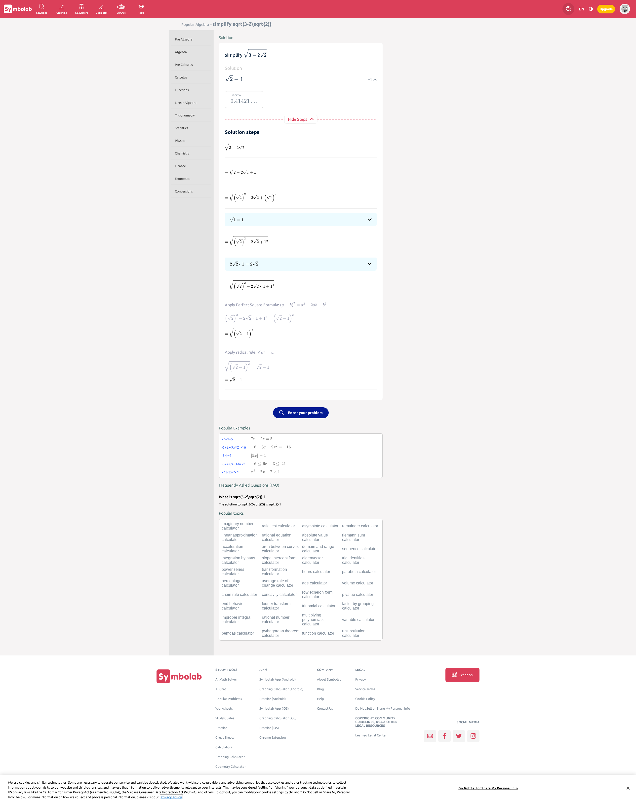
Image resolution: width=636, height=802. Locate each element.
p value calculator (357, 594)
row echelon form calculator (317, 594)
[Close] (628, 788)
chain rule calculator (239, 594)
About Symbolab (329, 679)
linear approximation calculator (240, 537)
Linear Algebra (186, 102)
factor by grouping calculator (358, 606)
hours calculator (316, 572)
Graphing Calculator (230, 757)
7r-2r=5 (227, 439)
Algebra (181, 52)
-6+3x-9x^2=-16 (234, 447)
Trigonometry (185, 115)
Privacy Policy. (171, 797)
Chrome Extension (272, 737)
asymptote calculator (320, 526)
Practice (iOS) (269, 728)
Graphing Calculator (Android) (281, 689)
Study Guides (224, 718)
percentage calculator (231, 583)
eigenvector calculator (312, 560)
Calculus (181, 77)
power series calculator (233, 571)
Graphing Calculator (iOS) (277, 718)
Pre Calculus (184, 64)
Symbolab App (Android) (277, 679)
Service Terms (365, 689)
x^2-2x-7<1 (230, 472)
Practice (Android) (272, 699)
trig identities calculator (353, 560)
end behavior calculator (233, 606)
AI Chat (220, 689)
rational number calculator (275, 619)
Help (320, 699)
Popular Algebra (195, 24)
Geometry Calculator (230, 766)
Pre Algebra (184, 39)
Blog (320, 689)
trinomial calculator (318, 606)
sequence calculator (360, 549)
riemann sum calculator (353, 537)
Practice (221, 728)
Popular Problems (228, 699)
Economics (182, 178)
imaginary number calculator (237, 526)
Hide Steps (297, 119)
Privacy (360, 679)
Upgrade (606, 9)
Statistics (181, 128)
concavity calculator (279, 594)
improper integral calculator (236, 619)
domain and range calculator (318, 548)
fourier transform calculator (276, 606)
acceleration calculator (232, 548)
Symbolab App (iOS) (274, 708)
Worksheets (224, 708)
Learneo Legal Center (371, 735)
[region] (318, 788)
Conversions (184, 191)
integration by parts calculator (238, 560)
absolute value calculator (315, 537)
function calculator (318, 633)
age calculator (314, 583)
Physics (180, 140)
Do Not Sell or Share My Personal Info (382, 708)
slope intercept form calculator (279, 560)
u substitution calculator (353, 633)
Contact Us (325, 708)
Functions (182, 90)
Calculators (223, 747)
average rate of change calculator (277, 583)
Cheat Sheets (224, 737)
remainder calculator (360, 526)
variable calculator (358, 619)
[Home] (179, 676)
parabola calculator (359, 572)
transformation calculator (274, 571)
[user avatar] (625, 9)
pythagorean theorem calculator (280, 633)
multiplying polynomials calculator (312, 619)
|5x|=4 (226, 455)
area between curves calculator (280, 548)
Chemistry (182, 153)
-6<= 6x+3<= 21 (234, 464)
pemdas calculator (238, 633)
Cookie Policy (365, 699)
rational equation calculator (276, 537)
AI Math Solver (226, 679)
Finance (180, 166)
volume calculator (357, 583)
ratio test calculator (278, 526)
